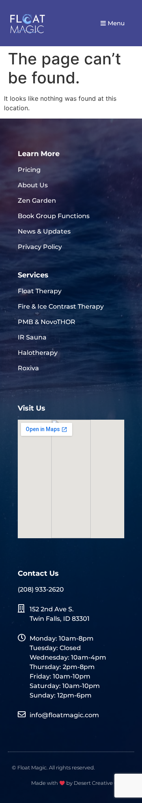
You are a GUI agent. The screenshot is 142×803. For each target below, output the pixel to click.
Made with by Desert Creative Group (80, 783)
